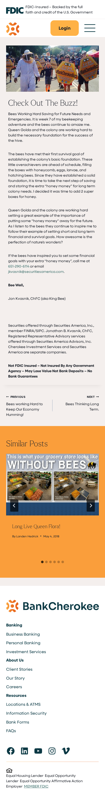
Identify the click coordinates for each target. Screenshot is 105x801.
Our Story (15, 678)
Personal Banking (23, 642)
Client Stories (19, 669)
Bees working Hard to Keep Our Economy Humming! (24, 406)
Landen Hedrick (27, 536)
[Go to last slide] (14, 505)
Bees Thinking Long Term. (82, 403)
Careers (14, 686)
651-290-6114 (18, 266)
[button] (64, 28)
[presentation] (52, 484)
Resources (16, 695)
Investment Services (26, 651)
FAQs (11, 730)
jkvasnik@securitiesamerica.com (36, 271)
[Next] (91, 505)
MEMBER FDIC (36, 786)
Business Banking (23, 634)
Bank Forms (17, 722)
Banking (14, 625)
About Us (15, 660)
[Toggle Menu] (90, 28)
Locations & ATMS (23, 704)
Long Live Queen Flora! (36, 526)
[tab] (42, 562)
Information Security (26, 713)
